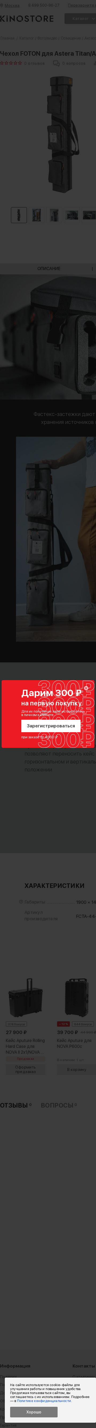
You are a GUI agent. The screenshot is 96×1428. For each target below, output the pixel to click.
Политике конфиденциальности (44, 1401)
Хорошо (33, 1412)
